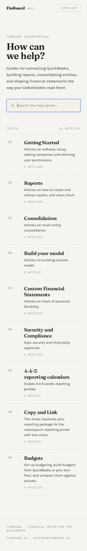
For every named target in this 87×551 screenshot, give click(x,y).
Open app (69, 8)
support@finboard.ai (51, 538)
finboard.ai (17, 538)
